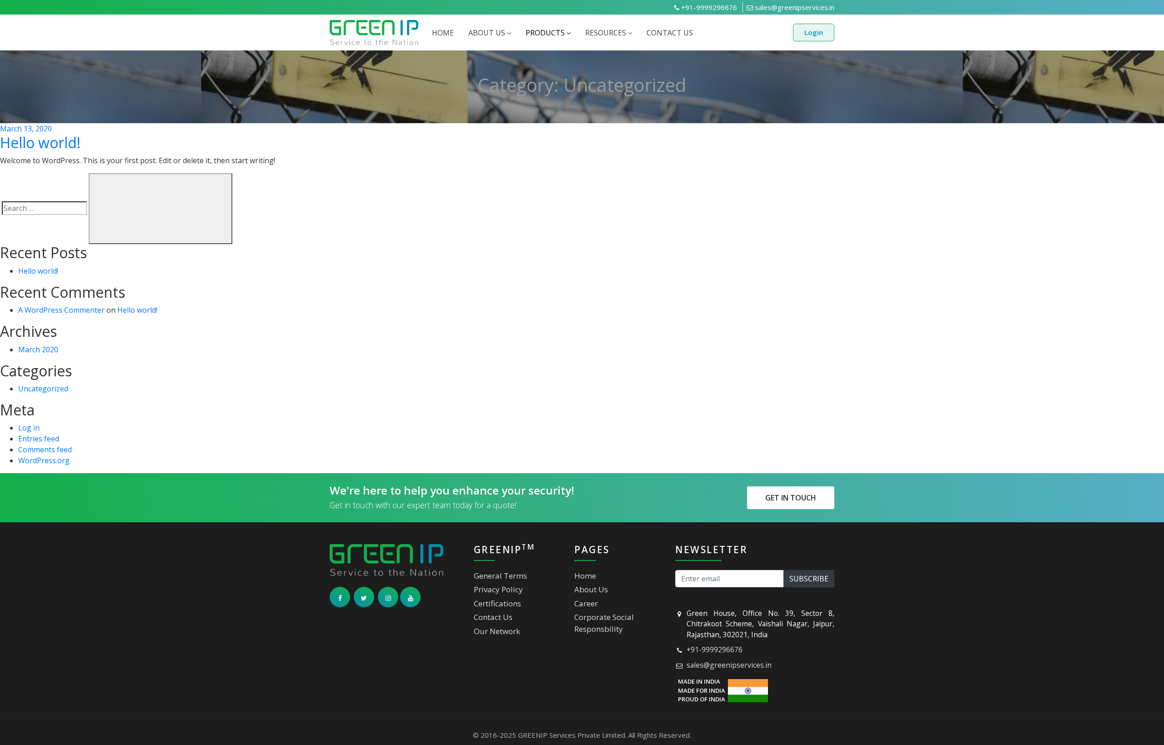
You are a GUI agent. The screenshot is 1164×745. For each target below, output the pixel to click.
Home (585, 575)
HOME (443, 33)
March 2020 (38, 350)
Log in (29, 428)
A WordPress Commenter (61, 310)
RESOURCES (606, 33)
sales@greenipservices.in (793, 7)
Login (813, 32)
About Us (591, 589)
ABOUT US (487, 33)
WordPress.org (44, 460)
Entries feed (38, 439)
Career (586, 603)
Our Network (497, 631)
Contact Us (493, 617)
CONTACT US (670, 33)
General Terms (500, 575)
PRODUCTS (546, 33)
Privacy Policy (498, 589)
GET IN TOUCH (790, 498)
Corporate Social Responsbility (604, 623)
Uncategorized (43, 389)
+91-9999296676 (708, 7)
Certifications (497, 603)
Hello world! (40, 142)
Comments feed (45, 450)
